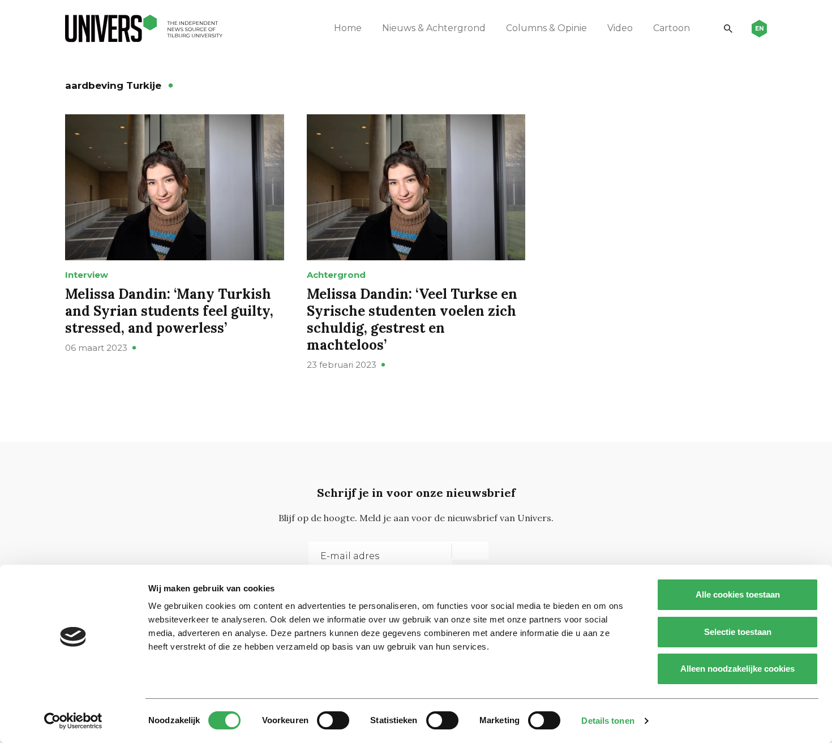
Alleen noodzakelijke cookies (737, 668)
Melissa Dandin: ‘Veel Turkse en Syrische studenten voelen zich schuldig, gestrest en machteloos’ (412, 319)
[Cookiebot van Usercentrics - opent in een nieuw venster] (73, 720)
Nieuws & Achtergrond (434, 28)
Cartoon (671, 28)
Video (620, 28)
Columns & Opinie (546, 28)
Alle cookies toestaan (738, 594)
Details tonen (607, 720)
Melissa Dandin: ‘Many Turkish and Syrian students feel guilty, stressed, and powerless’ (169, 311)
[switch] (333, 720)
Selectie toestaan (737, 632)
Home (348, 28)
